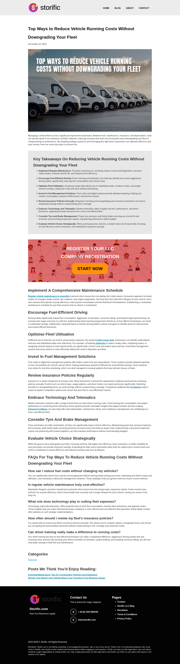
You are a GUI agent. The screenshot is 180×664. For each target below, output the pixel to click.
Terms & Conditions (127, 614)
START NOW (90, 268)
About (130, 8)
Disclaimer (122, 610)
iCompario (135, 387)
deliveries (101, 343)
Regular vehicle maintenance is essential (48, 296)
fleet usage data (106, 340)
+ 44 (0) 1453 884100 (88, 612)
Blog (118, 8)
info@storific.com (87, 620)
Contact (144, 8)
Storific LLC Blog (125, 606)
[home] (44, 8)
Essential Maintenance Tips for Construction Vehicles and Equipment (62, 575)
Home (106, 8)
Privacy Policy (124, 618)
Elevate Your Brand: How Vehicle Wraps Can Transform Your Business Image (66, 578)
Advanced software (37, 409)
